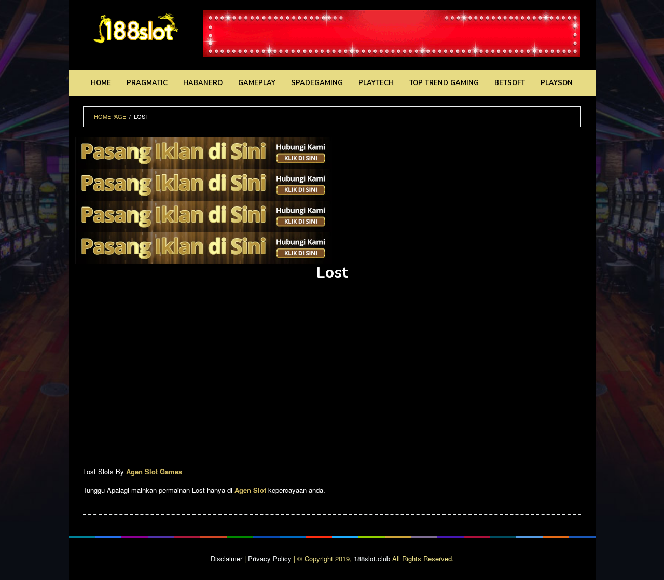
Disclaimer (226, 558)
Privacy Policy (270, 558)
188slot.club (372, 558)
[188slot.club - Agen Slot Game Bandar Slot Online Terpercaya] (135, 27)
